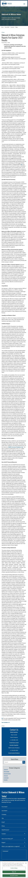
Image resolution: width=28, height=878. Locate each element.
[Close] (25, 863)
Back (3, 32)
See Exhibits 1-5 (6, 722)
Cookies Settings (13, 868)
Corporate (6, 777)
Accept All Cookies (14, 875)
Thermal (6, 775)
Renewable (6, 771)
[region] (14, 869)
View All (6, 769)
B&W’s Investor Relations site (15, 447)
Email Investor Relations (14, 753)
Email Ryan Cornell (14, 742)
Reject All (14, 871)
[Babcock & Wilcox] (7, 3)
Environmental (7, 773)
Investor (6, 779)
